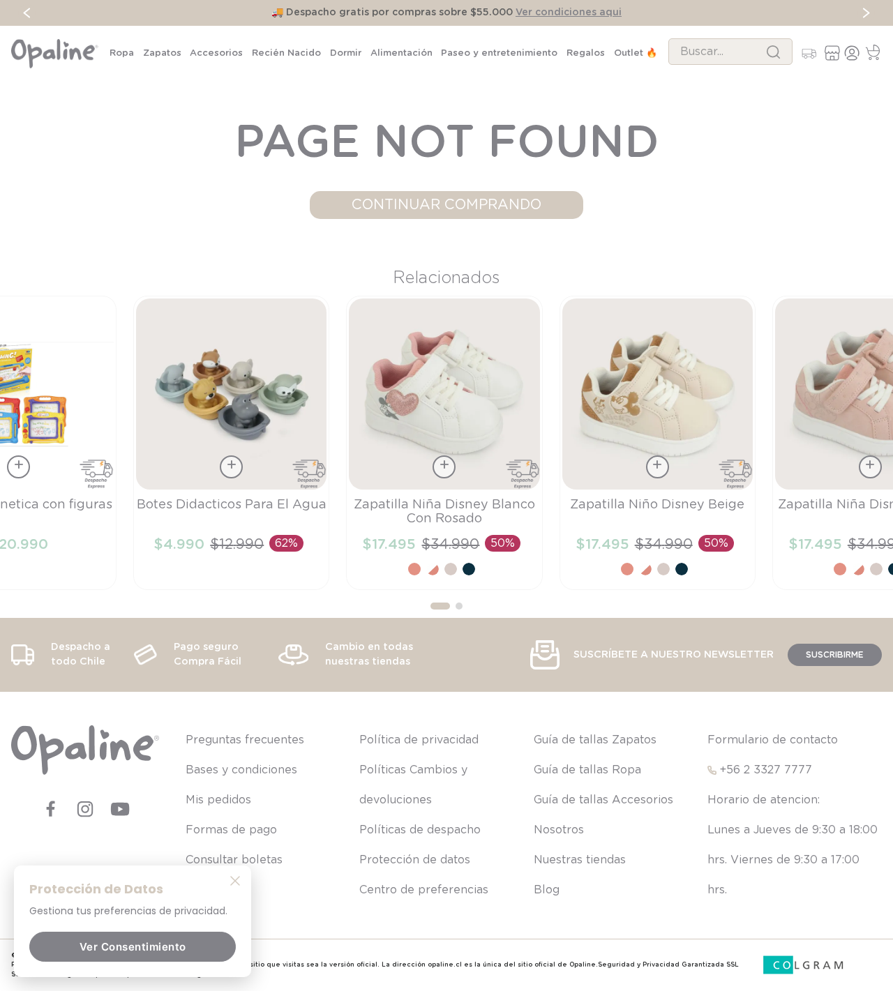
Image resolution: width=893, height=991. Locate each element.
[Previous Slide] (27, 12)
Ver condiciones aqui (569, 12)
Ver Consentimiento (133, 946)
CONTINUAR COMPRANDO (446, 205)
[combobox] (730, 51)
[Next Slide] (866, 12)
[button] (440, 606)
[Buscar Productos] (773, 51)
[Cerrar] (235, 880)
